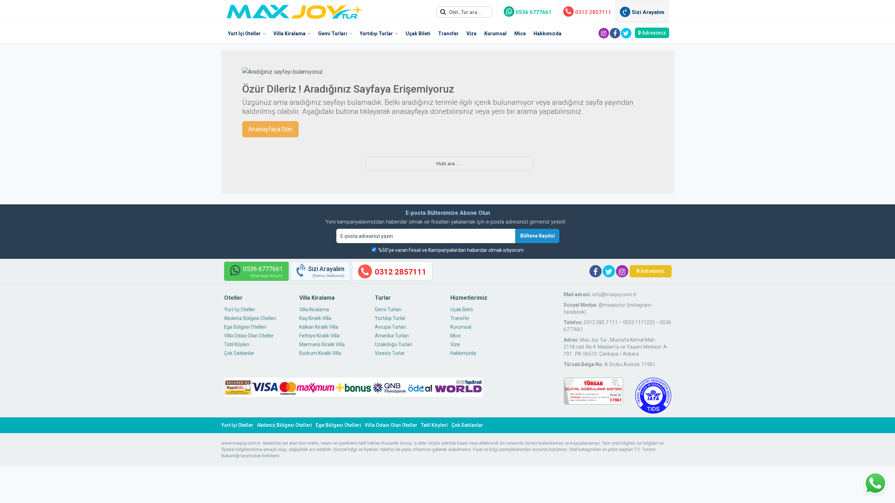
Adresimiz (653, 33)
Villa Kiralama (289, 33)
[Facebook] (615, 33)
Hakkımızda (547, 33)
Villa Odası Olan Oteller (249, 335)
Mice (520, 33)
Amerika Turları (392, 335)
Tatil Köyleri (236, 344)
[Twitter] (626, 33)
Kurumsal (495, 33)
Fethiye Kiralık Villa (319, 335)
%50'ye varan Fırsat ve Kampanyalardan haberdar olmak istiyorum (451, 250)
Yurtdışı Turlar (376, 33)
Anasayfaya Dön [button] (270, 129)
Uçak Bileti (418, 33)
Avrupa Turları (390, 327)
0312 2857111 (592, 12)
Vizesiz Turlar (390, 353)
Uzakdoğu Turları (393, 344)
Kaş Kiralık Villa (315, 318)
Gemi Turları (332, 33)
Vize (471, 33)
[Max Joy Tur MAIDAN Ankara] (294, 10)
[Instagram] (604, 33)
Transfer (448, 33)
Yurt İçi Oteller (244, 33)
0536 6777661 (533, 12)
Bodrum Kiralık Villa (320, 353)
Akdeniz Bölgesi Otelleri (250, 318)
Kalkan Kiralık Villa (318, 327)
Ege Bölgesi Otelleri (245, 327)
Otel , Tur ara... (464, 12)
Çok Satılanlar (239, 353)
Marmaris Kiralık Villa (322, 344)
